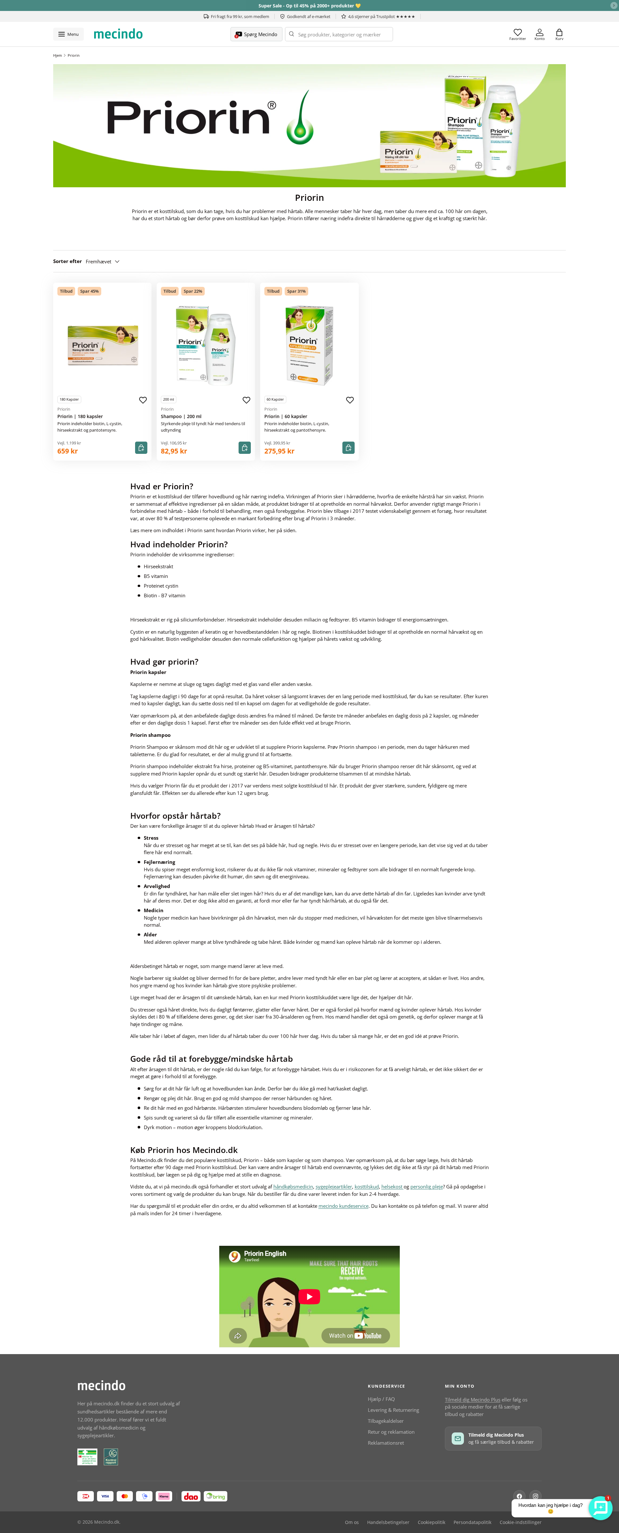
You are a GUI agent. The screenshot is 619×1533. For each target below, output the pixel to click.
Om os (352, 1522)
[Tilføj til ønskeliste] (142, 400)
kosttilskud (367, 1186)
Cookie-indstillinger (521, 1522)
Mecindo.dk (106, 1522)
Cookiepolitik (431, 1522)
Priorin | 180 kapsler (80, 416)
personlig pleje (426, 1186)
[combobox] (339, 34)
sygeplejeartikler (334, 1186)
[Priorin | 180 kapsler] (102, 346)
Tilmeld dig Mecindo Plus (472, 1399)
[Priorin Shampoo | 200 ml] (206, 346)
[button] (559, 34)
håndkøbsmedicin (293, 1186)
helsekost (392, 1186)
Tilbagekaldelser (386, 1421)
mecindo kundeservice (343, 1206)
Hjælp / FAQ (381, 1399)
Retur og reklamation (391, 1432)
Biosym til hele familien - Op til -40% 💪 (309, 6)
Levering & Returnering (393, 1410)
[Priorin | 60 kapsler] (309, 346)
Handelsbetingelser (388, 1522)
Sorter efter (67, 261)
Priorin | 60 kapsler (285, 416)
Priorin (74, 55)
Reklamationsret (386, 1443)
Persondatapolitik (472, 1522)
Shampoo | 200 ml (181, 416)
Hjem (57, 55)
